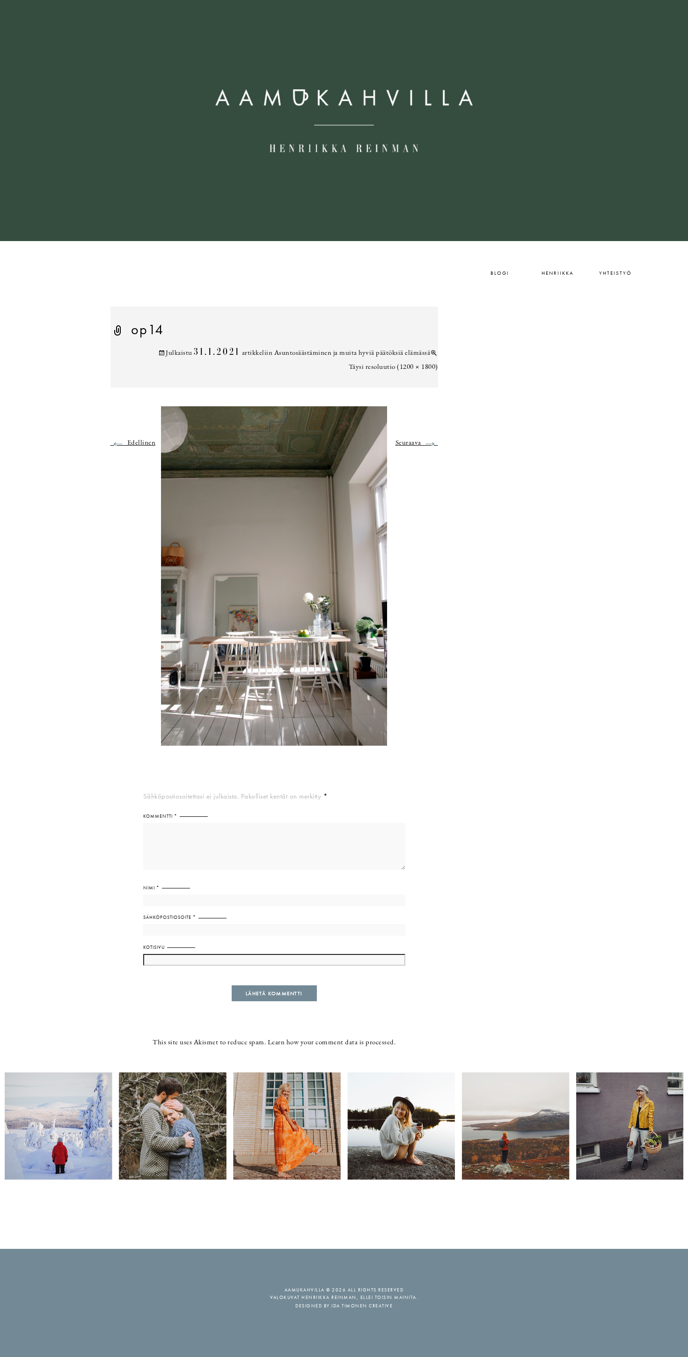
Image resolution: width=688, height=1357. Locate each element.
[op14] (274, 581)
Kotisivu (154, 947)
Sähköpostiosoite (169, 917)
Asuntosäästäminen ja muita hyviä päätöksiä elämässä (352, 353)
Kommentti (160, 816)
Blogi (499, 273)
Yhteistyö (615, 273)
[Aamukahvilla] (344, 120)
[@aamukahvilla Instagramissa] (344, 1125)
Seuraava (416, 443)
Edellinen (133, 443)
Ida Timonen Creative (362, 1306)
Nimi (151, 888)
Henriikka (558, 273)
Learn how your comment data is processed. (332, 1042)
